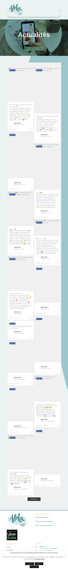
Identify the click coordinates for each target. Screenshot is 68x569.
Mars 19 (22, 184)
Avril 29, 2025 (24, 489)
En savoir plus (39, 559)
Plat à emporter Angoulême (43, 525)
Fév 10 (22, 249)
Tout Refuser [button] (39, 563)
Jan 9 (49, 309)
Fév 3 (22, 313)
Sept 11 (22, 379)
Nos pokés (10, 550)
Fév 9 (49, 258)
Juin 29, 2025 (50, 480)
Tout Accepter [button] (29, 563)
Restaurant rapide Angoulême (44, 521)
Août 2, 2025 (24, 427)
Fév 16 (49, 212)
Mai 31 (22, 125)
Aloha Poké (17, 123)
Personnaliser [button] (34, 566)
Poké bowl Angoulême (41, 517)
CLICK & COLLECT (34, 48)
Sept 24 (22, 333)
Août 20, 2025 (51, 421)
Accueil (9, 547)
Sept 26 (49, 368)
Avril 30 (49, 136)
